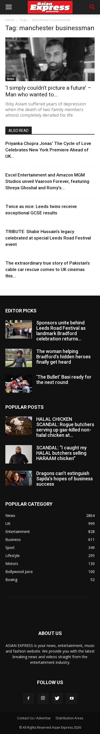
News (10, 79)
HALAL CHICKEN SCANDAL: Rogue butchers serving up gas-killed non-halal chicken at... (65, 427)
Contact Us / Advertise (34, 718)
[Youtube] (71, 698)
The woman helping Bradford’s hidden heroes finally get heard (63, 356)
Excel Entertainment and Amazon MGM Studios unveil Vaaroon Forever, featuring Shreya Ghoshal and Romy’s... (47, 181)
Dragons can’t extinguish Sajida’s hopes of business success (64, 478)
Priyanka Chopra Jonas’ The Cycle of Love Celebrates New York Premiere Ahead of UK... (48, 150)
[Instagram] (43, 698)
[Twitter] (57, 698)
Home (10, 20)
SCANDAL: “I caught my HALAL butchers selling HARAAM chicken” (61, 453)
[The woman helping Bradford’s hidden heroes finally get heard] (18, 358)
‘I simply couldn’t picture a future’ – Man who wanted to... (48, 91)
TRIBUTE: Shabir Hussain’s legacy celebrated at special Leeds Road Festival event (48, 238)
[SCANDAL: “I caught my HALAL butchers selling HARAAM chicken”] (18, 454)
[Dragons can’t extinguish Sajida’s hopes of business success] (18, 478)
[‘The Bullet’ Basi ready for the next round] (18, 383)
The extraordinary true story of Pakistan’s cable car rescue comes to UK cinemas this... (47, 269)
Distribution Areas (69, 718)
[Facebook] (28, 698)
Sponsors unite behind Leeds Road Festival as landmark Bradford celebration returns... (61, 331)
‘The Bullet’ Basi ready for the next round (63, 379)
